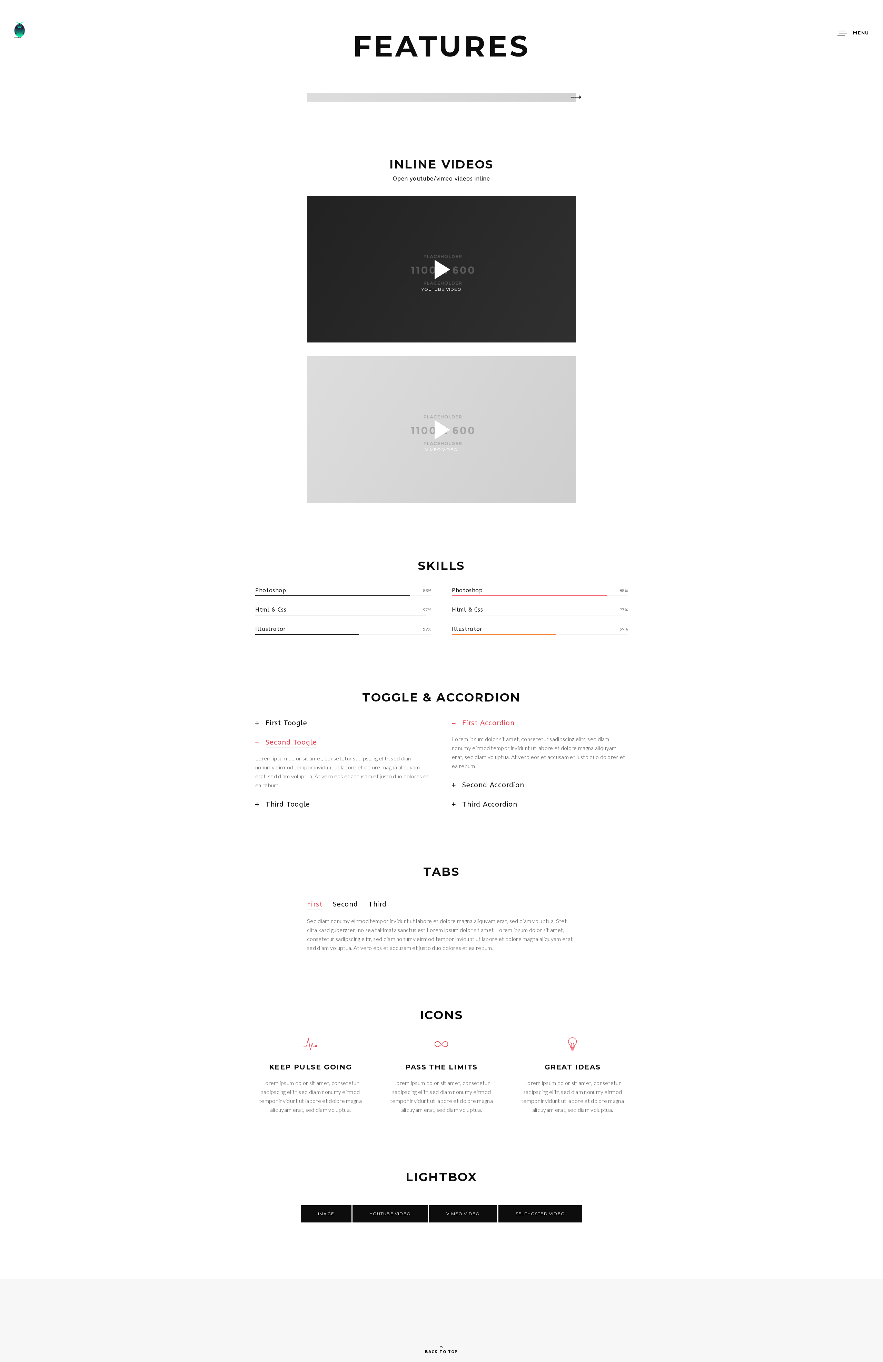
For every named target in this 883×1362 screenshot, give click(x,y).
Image (326, 1213)
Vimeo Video (463, 1213)
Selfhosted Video (540, 1213)
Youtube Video (390, 1213)
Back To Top (441, 1351)
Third (377, 904)
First (315, 904)
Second (345, 904)
